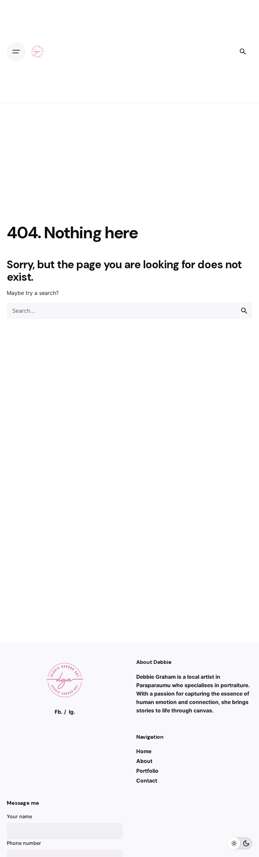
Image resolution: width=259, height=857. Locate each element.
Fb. (59, 712)
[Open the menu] (16, 51)
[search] (244, 311)
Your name (19, 816)
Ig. (72, 712)
